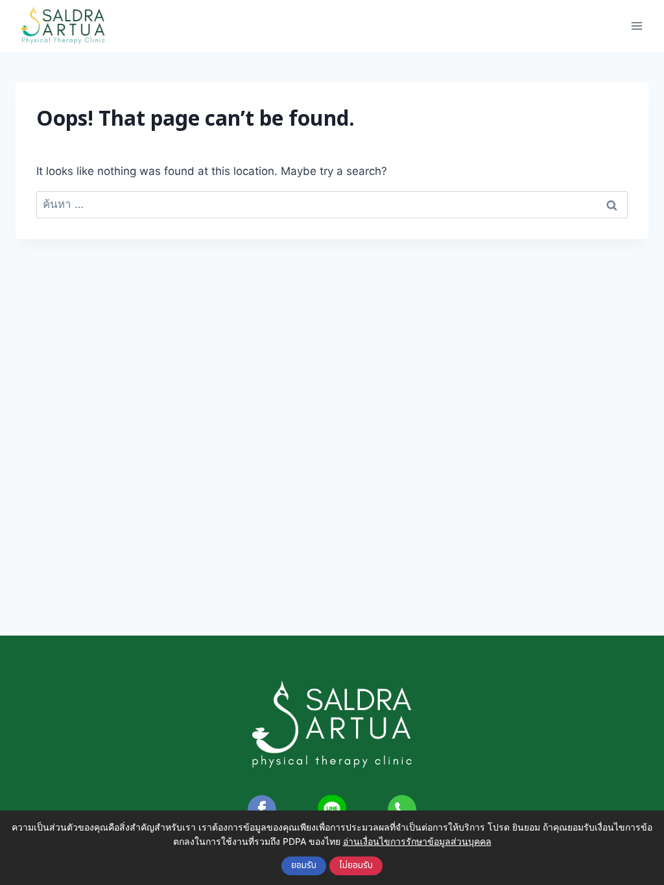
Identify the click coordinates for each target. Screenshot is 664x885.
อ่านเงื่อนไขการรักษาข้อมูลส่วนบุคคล (417, 841)
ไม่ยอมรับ (356, 865)
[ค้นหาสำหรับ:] (332, 204)
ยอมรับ (303, 865)
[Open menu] (636, 26)
